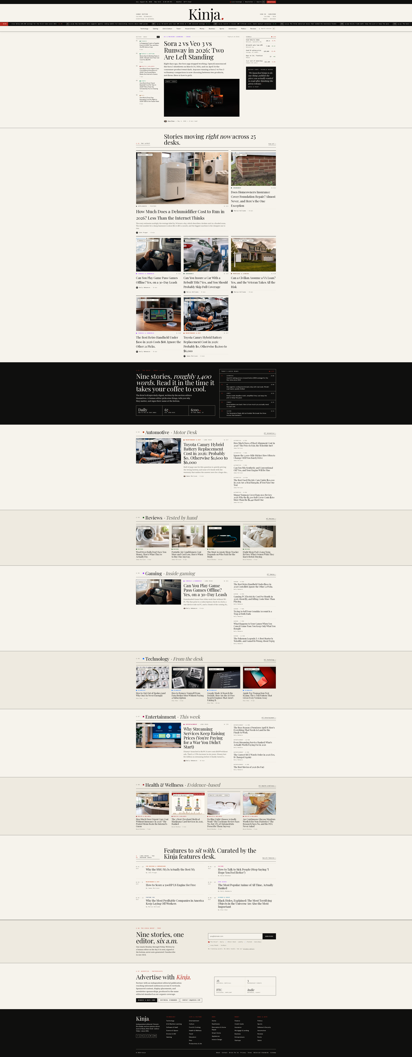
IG (142, 1036)
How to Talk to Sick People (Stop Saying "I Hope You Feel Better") (243, 870)
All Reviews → (271, 518)
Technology (170, 1021)
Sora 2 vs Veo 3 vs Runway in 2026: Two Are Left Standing (194, 50)
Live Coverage (236, 2)
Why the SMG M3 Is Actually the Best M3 (170, 869)
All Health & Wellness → (267, 785)
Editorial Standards (261, 1052)
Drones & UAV (171, 1034)
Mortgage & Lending (242, 1030)
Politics (260, 1021)
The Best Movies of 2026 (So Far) (249, 767)
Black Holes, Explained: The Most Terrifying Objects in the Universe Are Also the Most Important (245, 903)
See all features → (269, 858)
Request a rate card (146, 1000)
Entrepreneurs (240, 1037)
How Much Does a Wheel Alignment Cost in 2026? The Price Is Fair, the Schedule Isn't (254, 444)
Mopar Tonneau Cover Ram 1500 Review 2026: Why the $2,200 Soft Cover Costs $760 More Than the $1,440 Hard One (254, 497)
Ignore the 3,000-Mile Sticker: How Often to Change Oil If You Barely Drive (254, 456)
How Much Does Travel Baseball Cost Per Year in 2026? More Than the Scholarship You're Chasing (149, 86)
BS (150, 1036)
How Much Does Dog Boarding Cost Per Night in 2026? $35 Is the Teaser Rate (149, 99)
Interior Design (217, 1039)
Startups (238, 1040)
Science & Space (172, 1030)
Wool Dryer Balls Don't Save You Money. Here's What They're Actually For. (151, 554)
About (218, 1052)
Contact (224, 1052)
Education (192, 1037)
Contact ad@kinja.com (191, 1000)
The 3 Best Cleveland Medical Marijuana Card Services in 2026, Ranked (187, 821)
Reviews (253, 29)
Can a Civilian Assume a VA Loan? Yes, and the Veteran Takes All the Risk (253, 282)
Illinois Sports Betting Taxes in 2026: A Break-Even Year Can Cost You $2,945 (149, 58)
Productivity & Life (195, 1044)
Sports (260, 1024)
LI (146, 1036)
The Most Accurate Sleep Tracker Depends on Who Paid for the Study (223, 554)
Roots (260, 1037)
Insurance (238, 1027)
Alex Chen (171, 121)
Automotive (262, 1030)
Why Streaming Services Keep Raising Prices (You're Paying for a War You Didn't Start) (204, 737)
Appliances (216, 1036)
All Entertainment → (269, 717)
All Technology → (270, 659)
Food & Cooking (194, 1027)
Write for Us (234, 1052)
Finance (237, 1021)
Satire (260, 1040)
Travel (191, 1034)
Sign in (263, 14)
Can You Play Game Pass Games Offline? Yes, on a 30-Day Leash (205, 589)
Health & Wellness (195, 1030)
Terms (250, 1052)
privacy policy (248, 948)
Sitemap (273, 1052)
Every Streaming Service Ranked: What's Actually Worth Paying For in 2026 (253, 743)
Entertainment (194, 1021)
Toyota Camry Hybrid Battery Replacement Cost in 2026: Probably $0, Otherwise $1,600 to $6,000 (206, 453)
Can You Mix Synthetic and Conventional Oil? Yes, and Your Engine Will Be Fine (253, 469)
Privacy (243, 1052)
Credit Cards (239, 1024)
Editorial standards (168, 1000)
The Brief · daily (217, 942)
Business (238, 1034)
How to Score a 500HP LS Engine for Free (171, 885)
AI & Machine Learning (174, 1024)
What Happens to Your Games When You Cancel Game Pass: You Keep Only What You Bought (254, 626)
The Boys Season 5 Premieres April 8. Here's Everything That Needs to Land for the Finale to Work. (254, 730)
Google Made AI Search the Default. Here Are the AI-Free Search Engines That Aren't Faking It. (221, 697)
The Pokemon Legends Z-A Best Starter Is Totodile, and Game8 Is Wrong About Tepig (254, 639)
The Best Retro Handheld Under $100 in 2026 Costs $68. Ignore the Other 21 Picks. (158, 341)
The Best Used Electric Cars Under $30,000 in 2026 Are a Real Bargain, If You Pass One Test (254, 482)
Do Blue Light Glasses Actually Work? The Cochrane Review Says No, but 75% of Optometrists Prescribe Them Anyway (223, 823)
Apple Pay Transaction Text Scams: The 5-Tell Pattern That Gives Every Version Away (257, 695)
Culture (191, 1024)
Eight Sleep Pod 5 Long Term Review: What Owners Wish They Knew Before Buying (258, 554)
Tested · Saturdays (254, 942)
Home (214, 1021)
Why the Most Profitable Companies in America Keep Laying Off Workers (175, 902)
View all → (272, 144)
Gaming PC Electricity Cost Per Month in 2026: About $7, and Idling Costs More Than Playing (254, 599)
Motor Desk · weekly (235, 942)
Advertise (271, 2)
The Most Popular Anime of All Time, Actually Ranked (245, 886)
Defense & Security (264, 1027)
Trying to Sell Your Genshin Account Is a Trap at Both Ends (253, 612)
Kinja (206, 13)
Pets (190, 1040)
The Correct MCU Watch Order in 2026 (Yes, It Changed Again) (254, 756)
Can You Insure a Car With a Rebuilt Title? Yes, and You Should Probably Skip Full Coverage (206, 282)
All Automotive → (270, 433)
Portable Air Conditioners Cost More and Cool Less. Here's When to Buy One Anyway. (187, 554)
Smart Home (216, 1033)
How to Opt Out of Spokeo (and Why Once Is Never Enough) (150, 694)
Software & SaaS (172, 1027)
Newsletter (249, 2)
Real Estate (216, 1024)
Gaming (169, 1037)
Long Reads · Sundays (218, 945)
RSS (155, 1036)
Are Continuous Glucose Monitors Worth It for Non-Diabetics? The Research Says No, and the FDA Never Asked (259, 823)
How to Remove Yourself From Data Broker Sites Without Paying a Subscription (188, 695)
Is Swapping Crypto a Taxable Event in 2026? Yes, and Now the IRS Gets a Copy (149, 45)
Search (260, 2)
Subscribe (272, 14)
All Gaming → (271, 574)
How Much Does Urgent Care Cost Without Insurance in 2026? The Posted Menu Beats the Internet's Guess (149, 71)
